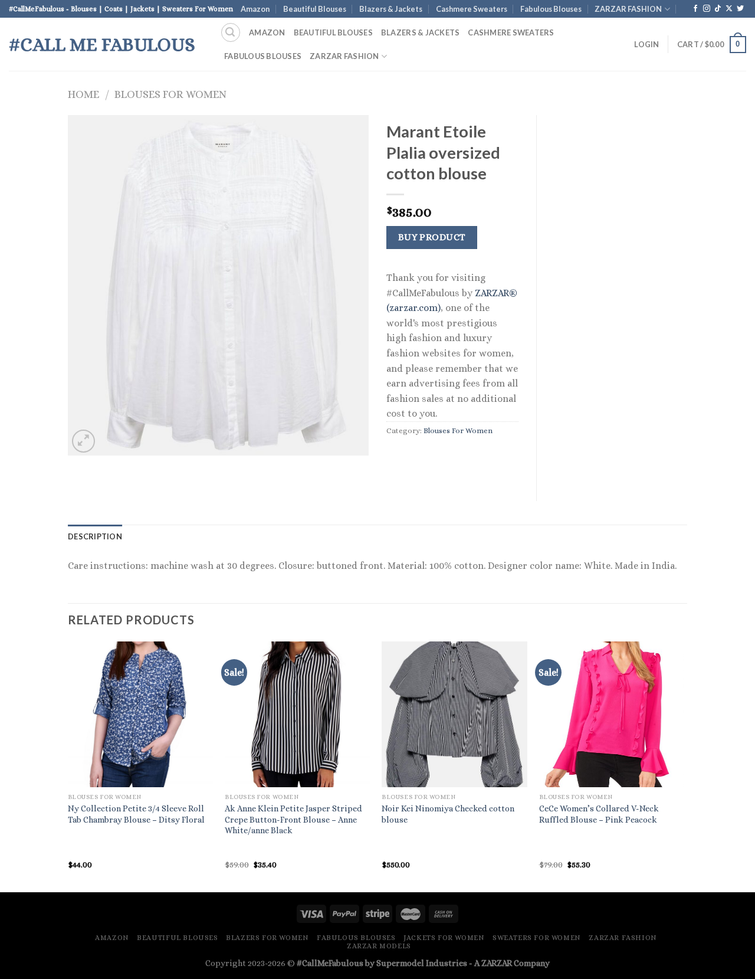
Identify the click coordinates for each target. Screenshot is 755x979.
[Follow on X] (729, 9)
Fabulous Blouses (551, 9)
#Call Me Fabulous (102, 44)
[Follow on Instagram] (706, 9)
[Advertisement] (620, 292)
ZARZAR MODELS (379, 946)
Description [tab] (95, 536)
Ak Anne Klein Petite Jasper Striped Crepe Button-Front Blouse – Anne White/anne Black (293, 819)
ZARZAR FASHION (628, 9)
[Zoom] (83, 441)
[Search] (230, 32)
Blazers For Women (267, 938)
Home (83, 94)
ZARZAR (496, 963)
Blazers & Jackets (390, 9)
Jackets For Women (443, 938)
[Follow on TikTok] (717, 9)
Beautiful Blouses (314, 9)
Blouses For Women (170, 94)
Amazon (255, 9)
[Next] (683, 765)
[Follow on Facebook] (695, 9)
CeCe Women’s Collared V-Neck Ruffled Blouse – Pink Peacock (599, 814)
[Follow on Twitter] (740, 9)
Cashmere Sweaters (471, 9)
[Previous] (68, 765)
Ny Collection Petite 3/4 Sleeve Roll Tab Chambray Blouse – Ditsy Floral (136, 814)
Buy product (432, 237)
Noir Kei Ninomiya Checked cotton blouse (448, 814)
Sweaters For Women (537, 938)
